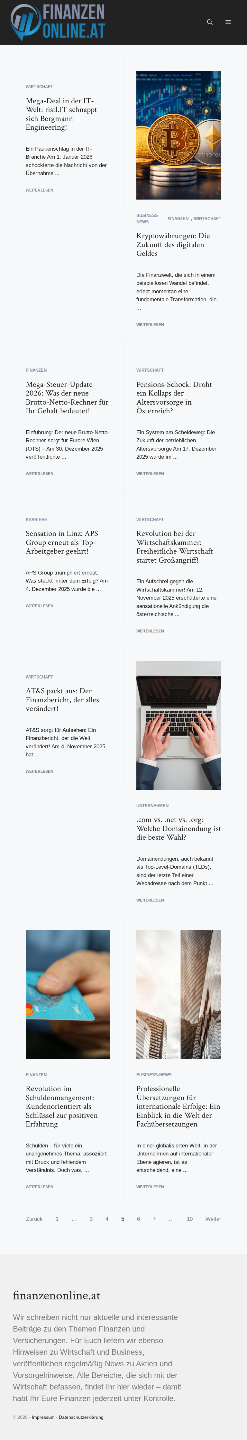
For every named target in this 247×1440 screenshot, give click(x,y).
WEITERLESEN (39, 190)
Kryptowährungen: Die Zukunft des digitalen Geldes (173, 244)
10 (190, 1219)
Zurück (34, 1219)
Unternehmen (152, 805)
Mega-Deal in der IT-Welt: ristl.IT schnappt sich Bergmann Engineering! (61, 114)
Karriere (36, 519)
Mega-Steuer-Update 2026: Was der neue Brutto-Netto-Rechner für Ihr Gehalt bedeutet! (67, 397)
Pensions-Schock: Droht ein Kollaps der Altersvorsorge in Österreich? (174, 397)
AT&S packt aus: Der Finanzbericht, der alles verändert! (62, 700)
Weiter (213, 1219)
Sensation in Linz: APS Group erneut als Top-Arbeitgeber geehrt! (62, 542)
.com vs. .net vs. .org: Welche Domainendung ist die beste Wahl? (178, 828)
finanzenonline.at (56, 1295)
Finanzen (178, 218)
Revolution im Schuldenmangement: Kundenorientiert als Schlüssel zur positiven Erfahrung (62, 1106)
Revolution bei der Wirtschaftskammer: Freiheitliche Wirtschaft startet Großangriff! (174, 547)
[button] (210, 22)
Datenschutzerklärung (81, 1417)
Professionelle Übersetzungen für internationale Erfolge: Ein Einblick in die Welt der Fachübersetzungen (178, 1106)
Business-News (154, 1074)
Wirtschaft (39, 86)
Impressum (43, 1417)
